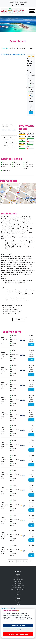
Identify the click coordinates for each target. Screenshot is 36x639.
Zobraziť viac (20, 319)
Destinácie (5, 48)
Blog (18, 593)
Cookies (18, 591)
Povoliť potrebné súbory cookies (18, 634)
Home (18, 574)
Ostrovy (18, 576)
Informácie (18, 601)
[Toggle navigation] (32, 11)
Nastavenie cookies (8, 621)
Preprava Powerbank (18, 585)
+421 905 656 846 (19, 5)
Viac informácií (28, 619)
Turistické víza (18, 581)
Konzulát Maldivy (18, 579)
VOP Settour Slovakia (18, 587)
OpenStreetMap (25, 198)
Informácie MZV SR (18, 583)
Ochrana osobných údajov (18, 589)
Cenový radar (18, 578)
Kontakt (18, 594)
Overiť (31, 112)
